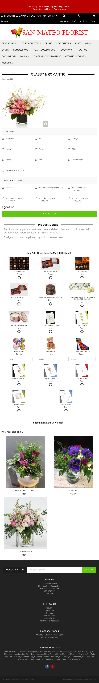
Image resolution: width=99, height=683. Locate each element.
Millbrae (58, 654)
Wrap (88, 43)
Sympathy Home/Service (15, 50)
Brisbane (23, 651)
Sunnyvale (66, 659)
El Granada (64, 651)
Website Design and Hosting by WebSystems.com (79, 679)
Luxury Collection (30, 43)
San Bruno (54, 657)
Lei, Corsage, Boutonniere (46, 56)
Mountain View (76, 654)
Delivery (49, 613)
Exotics (83, 50)
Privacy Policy (29, 679)
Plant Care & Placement (49, 621)
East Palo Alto (53, 651)
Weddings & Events (75, 56)
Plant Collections (44, 50)
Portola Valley (14, 657)
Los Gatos (39, 654)
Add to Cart (49, 213)
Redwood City (27, 657)
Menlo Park (49, 654)
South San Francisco (44, 659)
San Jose (86, 657)
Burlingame (32, 651)
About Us (49, 608)
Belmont (15, 651)
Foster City (86, 651)
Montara (65, 654)
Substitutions (49, 615)
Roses (78, 43)
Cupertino (42, 651)
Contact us (49, 610)
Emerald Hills (75, 651)
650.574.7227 (79, 21)
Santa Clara (29, 659)
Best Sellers (9, 43)
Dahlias (24, 56)
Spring (48, 43)
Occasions (67, 50)
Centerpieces (63, 43)
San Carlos (63, 657)
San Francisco (75, 657)
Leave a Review (49, 618)
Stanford (57, 659)
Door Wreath (9, 56)
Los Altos (17, 654)
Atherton (7, 651)
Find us (49, 594)
